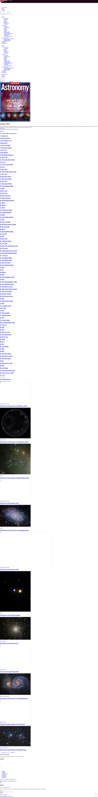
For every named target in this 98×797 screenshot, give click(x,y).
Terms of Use (4, 775)
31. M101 (2, 207)
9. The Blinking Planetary (7, 155)
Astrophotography (7, 34)
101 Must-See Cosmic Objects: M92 (9, 671)
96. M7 (2, 361)
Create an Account (7, 787)
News (3, 16)
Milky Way (6, 21)
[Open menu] (6, 13)
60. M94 (2, 274)
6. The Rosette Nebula (5, 147)
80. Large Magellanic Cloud (7, 322)
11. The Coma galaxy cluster (7, 159)
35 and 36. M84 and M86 (6, 217)
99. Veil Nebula (4, 368)
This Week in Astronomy (8, 36)
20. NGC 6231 (3, 181)
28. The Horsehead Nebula (7, 200)
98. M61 (2, 365)
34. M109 (2, 214)
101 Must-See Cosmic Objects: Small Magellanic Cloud (14, 478)
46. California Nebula (5, 241)
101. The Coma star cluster (7, 372)
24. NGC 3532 (3, 191)
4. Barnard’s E (4, 143)
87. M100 (2, 339)
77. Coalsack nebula (5, 315)
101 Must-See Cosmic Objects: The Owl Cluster (12, 724)
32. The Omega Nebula (6, 210)
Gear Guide (6, 35)
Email (1, 790)
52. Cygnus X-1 (4, 255)
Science (3, 17)
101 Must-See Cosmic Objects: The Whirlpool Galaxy (14, 698)
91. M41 (2, 349)
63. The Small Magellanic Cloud (8, 282)
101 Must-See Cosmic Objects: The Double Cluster (13, 749)
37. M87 (2, 219)
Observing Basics (7, 32)
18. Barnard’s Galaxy (5, 176)
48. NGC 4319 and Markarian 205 (9, 246)
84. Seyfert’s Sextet (5, 332)
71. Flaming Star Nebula (6, 301)
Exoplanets (6, 19)
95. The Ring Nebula (5, 358)
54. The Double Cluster (6, 260)
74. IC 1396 (3, 308)
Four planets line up (5, 379)
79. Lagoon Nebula (5, 320)
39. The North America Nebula (8, 224)
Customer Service (5, 773)
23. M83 (2, 188)
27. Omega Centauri (5, 198)
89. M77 (2, 344)
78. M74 (2, 317)
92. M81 (2, 351)
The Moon (6, 29)
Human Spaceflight (7, 39)
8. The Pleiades (4, 152)
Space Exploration (5, 37)
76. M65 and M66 (4, 313)
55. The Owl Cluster (5, 262)
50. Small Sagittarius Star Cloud (8, 250)
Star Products (4, 43)
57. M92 (2, 267)
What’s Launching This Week (9, 38)
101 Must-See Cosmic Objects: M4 (9, 643)
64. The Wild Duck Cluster (7, 284)
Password (1, 791)
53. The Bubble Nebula (6, 258)
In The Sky (6, 26)
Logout (3, 8)
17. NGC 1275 (3, 174)
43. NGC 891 (3, 234)
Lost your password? (3, 794)
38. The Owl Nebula (5, 222)
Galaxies (5, 22)
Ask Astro (3, 42)
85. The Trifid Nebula (5, 334)
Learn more (2, 1)
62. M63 (2, 279)
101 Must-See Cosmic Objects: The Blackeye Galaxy (13, 406)
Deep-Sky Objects (7, 31)
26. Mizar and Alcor (5, 195)
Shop (3, 9)
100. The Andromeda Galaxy (7, 370)
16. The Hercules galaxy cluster (8, 171)
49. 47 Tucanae (4, 248)
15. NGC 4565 (3, 169)
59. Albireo (3, 272)
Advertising (4, 774)
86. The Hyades (4, 337)
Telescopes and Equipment (8, 33)
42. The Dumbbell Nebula (6, 231)
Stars (5, 20)
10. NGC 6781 (3, 157)
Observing (3, 25)
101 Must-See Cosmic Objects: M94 (9, 569)
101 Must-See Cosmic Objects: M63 (9, 503)
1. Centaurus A (4, 135)
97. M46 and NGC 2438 (6, 363)
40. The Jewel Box (4, 226)
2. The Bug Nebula (5, 138)
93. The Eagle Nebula (5, 353)
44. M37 (2, 236)
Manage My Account (3, 796)
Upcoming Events (7, 27)
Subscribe (3, 10)
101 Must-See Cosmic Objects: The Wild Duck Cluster (14, 442)
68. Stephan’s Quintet (5, 293)
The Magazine (4, 41)
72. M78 (2, 303)
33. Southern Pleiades (5, 212)
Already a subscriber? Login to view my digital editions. (9, 129)
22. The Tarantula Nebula (6, 186)
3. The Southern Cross (6, 140)
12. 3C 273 (2, 162)
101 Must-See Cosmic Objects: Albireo (10, 615)
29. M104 (2, 203)
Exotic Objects (6, 23)
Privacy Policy (4, 776)
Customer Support (10, 796)
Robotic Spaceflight (7, 40)
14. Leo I (2, 167)
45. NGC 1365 (3, 238)
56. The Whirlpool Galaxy (7, 265)
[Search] (2, 12)
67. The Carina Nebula (6, 291)
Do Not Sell (4, 777)
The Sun (5, 28)
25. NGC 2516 (3, 193)
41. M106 (2, 229)
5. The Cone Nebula (5, 145)
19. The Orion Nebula (5, 179)
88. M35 (2, 341)
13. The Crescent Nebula (6, 164)
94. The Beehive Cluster (6, 356)
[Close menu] (9, 12)
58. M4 (2, 270)
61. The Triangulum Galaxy (7, 277)
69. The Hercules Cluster (6, 296)
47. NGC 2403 (3, 243)
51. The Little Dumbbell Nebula (8, 253)
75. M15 (2, 310)
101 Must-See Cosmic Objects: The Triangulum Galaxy (14, 530)
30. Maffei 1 (3, 205)
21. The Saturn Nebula (6, 183)
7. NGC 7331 (3, 150)
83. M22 (2, 329)
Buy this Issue (2, 128)
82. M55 (2, 327)
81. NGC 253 (3, 325)
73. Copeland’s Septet (5, 305)
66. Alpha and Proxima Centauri (8, 289)
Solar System (6, 18)
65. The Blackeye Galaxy (6, 286)
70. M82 (2, 298)
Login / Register (4, 7)
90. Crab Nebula (4, 346)
